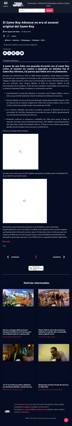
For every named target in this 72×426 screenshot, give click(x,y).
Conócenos (24, 412)
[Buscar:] (32, 11)
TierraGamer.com (21, 404)
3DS (42, 40)
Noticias (16, 40)
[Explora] (5, 3)
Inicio (8, 40)
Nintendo (35, 40)
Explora (5, 6)
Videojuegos (25, 40)
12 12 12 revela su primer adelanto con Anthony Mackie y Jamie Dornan (17, 386)
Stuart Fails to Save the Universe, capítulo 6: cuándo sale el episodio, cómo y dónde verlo (52, 332)
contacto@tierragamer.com (35, 409)
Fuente (6, 241)
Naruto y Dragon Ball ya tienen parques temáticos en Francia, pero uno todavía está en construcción (17, 332)
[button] (5, 53)
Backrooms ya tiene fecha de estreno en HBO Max (53, 386)
